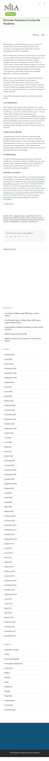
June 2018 (8, 603)
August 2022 (9, 382)
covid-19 (41, 218)
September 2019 (11, 539)
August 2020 (9, 488)
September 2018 (11, 594)
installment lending (27, 220)
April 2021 (8, 451)
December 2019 (10, 525)
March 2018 (9, 617)
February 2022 (10, 405)
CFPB (15, 218)
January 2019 (10, 576)
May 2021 (8, 447)
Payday (7, 691)
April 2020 (8, 507)
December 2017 (10, 631)
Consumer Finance (24, 218)
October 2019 (10, 534)
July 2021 (8, 437)
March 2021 (9, 456)
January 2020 (10, 520)
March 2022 (9, 401)
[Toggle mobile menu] (44, 3)
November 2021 (10, 419)
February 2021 (10, 460)
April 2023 (8, 359)
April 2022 (8, 396)
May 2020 (8, 502)
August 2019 (9, 543)
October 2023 (10, 354)
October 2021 (10, 424)
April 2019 (8, 562)
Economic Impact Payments (12, 220)
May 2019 (8, 557)
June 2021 (8, 442)
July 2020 (8, 493)
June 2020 (8, 497)
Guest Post (9, 668)
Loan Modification (14, 221)
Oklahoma (8, 686)
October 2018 (10, 590)
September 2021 (11, 428)
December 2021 (10, 414)
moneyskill (24, 221)
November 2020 (10, 474)
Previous (36, 35)
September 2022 (11, 378)
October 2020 (10, 479)
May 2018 (8, 608)
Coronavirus (34, 218)
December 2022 (10, 368)
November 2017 (10, 636)
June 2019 (8, 553)
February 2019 (10, 571)
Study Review (10, 700)
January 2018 (10, 626)
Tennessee (9, 705)
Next (42, 35)
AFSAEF (32, 216)
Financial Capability (12, 659)
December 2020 (10, 470)
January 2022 (10, 410)
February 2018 (10, 622)
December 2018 (10, 580)
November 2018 (10, 585)
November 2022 (10, 373)
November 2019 (10, 530)
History (7, 673)
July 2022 (8, 387)
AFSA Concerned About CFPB (16, 334)
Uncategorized (10, 709)
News (23, 216)
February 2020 (10, 516)
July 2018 (8, 599)
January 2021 (10, 465)
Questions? (10, 14)
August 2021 (9, 433)
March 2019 (9, 566)
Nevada (7, 677)
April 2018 (8, 613)
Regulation (9, 696)
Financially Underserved (13, 663)
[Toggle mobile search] (40, 3)
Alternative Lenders (12, 650)
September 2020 (11, 484)
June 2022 (8, 391)
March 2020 (9, 511)
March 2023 (9, 364)
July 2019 (8, 548)
